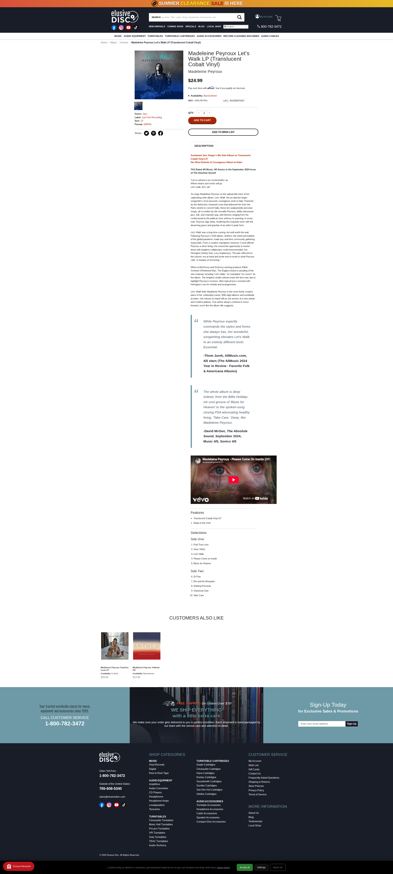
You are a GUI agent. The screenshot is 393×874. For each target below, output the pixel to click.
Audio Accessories (209, 36)
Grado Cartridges (205, 764)
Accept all (245, 867)
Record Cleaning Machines (241, 36)
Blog (251, 817)
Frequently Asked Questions (264, 777)
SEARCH (156, 17)
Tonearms (154, 809)
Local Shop (255, 825)
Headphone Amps (159, 800)
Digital (152, 769)
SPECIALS (190, 26)
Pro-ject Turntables (159, 828)
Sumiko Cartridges (206, 785)
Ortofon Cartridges (206, 794)
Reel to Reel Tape (159, 773)
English (230, 26)
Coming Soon (175, 26)
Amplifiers (154, 784)
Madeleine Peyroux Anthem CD (146, 668)
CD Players (155, 792)
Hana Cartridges (205, 773)
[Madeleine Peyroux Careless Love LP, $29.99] (114, 646)
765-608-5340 (110, 788)
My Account (255, 761)
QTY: (191, 112)
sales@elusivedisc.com (112, 796)
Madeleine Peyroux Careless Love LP (115, 668)
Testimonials (255, 821)
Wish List (254, 765)
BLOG (201, 26)
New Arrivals (157, 26)
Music (118, 36)
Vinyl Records (156, 764)
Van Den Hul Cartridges (209, 789)
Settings (261, 867)
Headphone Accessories (209, 809)
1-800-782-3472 (64, 723)
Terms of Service (258, 794)
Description (204, 145)
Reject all (277, 867)
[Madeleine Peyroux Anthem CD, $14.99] (146, 646)
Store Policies (256, 786)
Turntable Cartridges (180, 36)
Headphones (156, 796)
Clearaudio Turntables (161, 820)
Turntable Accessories (208, 805)
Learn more (223, 867)
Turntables (155, 36)
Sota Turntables (157, 837)
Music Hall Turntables (161, 824)
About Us (254, 813)
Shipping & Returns (259, 782)
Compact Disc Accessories (211, 821)
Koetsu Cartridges (206, 777)
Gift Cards (254, 769)
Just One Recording (152, 117)
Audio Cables (270, 36)
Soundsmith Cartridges (209, 781)
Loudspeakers (157, 805)
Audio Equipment (135, 36)
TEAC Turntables (158, 841)
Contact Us (255, 773)
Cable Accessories (206, 813)
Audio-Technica (157, 845)
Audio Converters (158, 788)
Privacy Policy (256, 790)
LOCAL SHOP (214, 26)
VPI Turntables (157, 832)
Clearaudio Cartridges (208, 769)
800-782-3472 (271, 26)
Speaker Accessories (208, 817)
